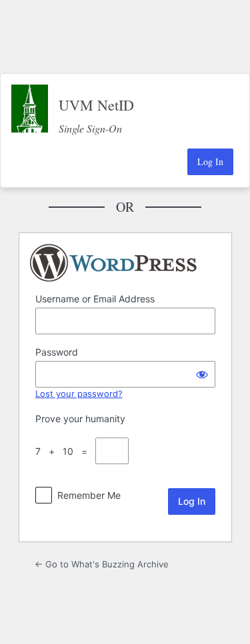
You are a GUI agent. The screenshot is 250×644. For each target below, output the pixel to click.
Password (56, 352)
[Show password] (202, 374)
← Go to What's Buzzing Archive (102, 564)
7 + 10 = (64, 451)
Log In (210, 161)
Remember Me (89, 495)
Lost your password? (79, 393)
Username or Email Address (95, 298)
